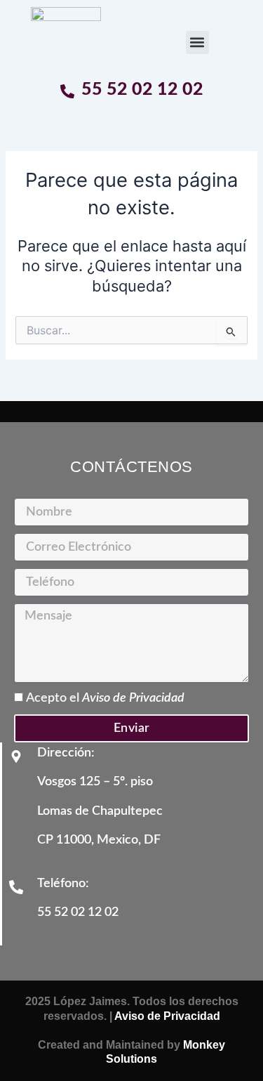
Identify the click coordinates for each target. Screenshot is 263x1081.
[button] (197, 42)
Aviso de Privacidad (133, 698)
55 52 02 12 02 (142, 89)
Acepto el (105, 698)
